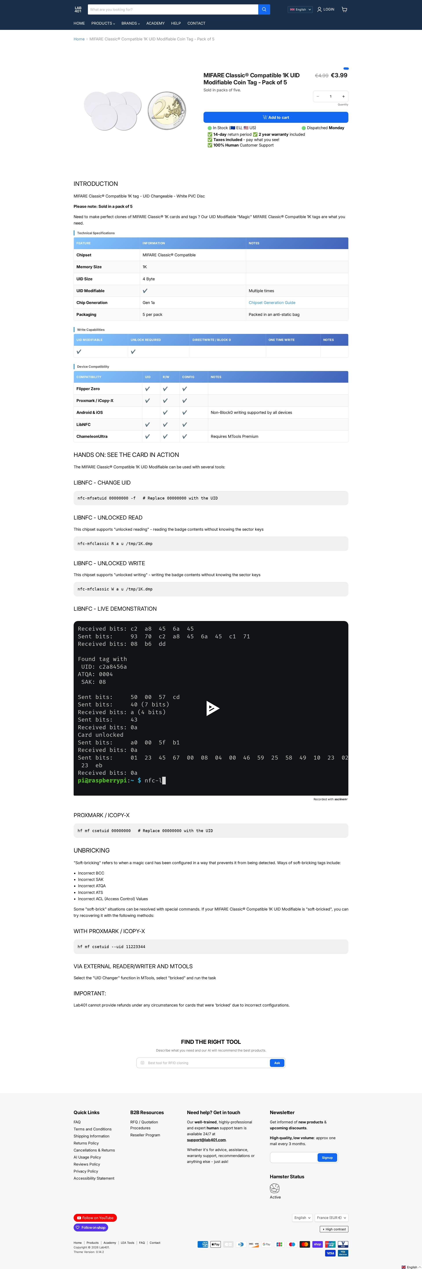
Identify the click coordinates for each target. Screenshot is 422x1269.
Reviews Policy (87, 1164)
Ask (277, 1063)
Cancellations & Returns (94, 1150)
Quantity (343, 104)
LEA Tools (127, 1242)
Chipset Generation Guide (272, 302)
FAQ (77, 1122)
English (300, 1218)
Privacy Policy (86, 1171)
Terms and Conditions (93, 1129)
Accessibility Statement (94, 1178)
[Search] (264, 9)
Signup (327, 1157)
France (329, 1218)
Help (176, 23)
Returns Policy (86, 1143)
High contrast (334, 1229)
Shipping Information (91, 1136)
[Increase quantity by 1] (343, 96)
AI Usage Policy (87, 1157)
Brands (130, 23)
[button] (411, 1267)
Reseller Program (145, 1135)
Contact (196, 23)
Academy (155, 23)
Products (102, 23)
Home (79, 23)
